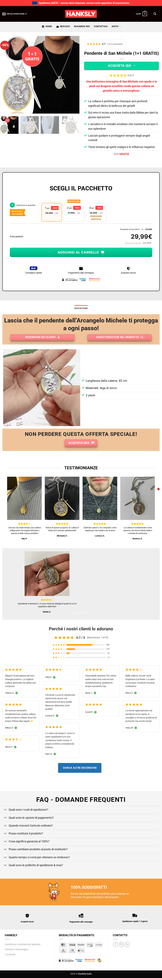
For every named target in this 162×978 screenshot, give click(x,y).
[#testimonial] (158, 489)
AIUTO (115, 26)
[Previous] (7, 74)
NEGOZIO (65, 26)
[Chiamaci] (127, 944)
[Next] (74, 74)
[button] (141, 13)
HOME (48, 26)
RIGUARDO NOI (82, 26)
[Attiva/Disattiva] (5, 810)
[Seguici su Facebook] (115, 944)
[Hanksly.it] (81, 13)
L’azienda (10, 954)
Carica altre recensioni (80, 767)
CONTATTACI (101, 26)
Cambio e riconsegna (16, 949)
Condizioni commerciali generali (22, 944)
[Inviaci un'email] (121, 944)
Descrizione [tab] (81, 308)
